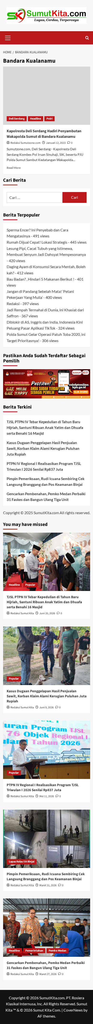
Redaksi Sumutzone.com (25, 143)
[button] (8, 37)
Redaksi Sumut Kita (22, 613)
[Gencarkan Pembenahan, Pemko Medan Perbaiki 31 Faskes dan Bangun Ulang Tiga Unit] (46, 927)
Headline (35, 119)
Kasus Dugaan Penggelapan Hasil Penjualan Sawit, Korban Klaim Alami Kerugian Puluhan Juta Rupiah (43, 448)
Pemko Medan (57, 951)
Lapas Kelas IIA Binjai (21, 862)
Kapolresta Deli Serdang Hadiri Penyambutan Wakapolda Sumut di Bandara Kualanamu (44, 133)
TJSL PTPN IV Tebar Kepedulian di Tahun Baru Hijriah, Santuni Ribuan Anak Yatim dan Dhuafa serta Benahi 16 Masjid (45, 427)
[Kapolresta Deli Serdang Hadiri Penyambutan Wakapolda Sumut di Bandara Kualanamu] (46, 95)
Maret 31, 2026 (48, 885)
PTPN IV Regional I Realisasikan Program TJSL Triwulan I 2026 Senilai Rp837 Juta (44, 466)
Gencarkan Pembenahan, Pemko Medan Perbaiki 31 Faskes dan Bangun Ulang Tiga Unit (46, 497)
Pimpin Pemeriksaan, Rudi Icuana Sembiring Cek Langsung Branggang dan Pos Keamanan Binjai (45, 481)
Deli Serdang (17, 119)
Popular (30, 585)
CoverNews (73, 1010)
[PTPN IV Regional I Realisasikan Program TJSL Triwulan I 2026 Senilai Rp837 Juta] (46, 750)
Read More (14, 167)
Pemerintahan (34, 951)
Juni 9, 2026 (46, 707)
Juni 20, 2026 (47, 613)
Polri (49, 119)
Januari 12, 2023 (56, 143)
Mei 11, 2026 (46, 796)
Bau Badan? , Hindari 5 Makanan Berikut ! (40, 279)
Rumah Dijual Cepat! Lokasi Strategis (37, 242)
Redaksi (13, 303)
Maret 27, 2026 (48, 974)
